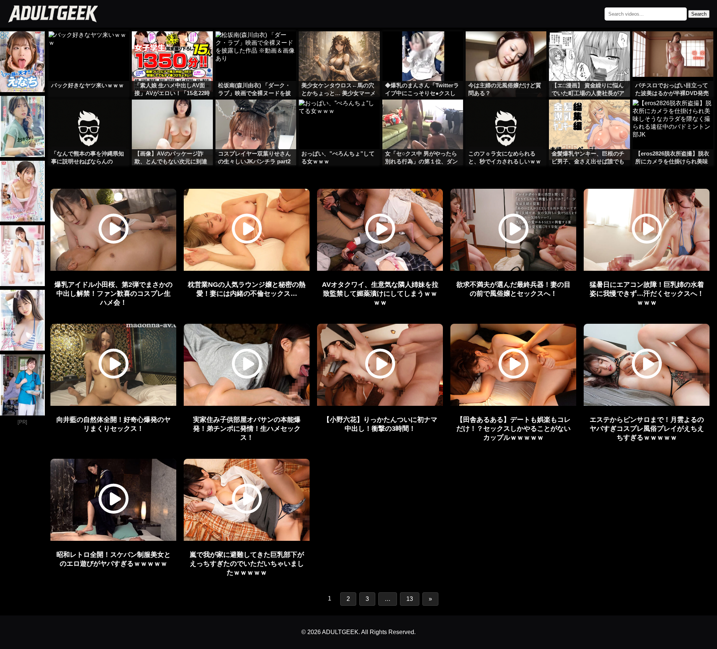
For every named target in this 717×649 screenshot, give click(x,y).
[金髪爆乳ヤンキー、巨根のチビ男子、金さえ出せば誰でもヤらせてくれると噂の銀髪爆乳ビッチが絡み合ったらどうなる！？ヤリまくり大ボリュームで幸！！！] (589, 114)
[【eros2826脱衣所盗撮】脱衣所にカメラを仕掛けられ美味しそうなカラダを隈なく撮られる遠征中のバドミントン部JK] (673, 114)
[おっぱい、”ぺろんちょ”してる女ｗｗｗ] (339, 114)
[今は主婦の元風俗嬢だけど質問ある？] (506, 46)
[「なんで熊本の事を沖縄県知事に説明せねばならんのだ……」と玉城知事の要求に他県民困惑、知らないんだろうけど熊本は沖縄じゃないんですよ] (89, 114)
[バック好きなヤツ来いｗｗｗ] (89, 46)
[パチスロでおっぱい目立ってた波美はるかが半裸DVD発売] (673, 46)
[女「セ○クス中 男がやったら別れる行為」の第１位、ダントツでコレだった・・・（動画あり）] (422, 114)
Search (699, 14)
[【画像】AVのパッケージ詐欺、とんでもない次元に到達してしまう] (172, 114)
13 (409, 599)
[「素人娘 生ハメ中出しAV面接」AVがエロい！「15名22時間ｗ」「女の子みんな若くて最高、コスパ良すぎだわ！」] (172, 46)
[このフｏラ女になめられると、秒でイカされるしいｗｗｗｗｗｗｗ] (506, 114)
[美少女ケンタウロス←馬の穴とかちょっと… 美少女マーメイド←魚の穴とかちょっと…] (339, 46)
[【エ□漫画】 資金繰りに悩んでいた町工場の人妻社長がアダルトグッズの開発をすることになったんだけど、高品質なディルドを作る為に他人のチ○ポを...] (589, 46)
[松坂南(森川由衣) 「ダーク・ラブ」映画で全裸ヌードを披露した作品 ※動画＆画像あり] (255, 46)
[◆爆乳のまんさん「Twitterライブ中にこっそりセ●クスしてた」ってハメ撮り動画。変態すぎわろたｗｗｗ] (422, 46)
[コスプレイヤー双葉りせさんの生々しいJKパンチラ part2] (255, 114)
